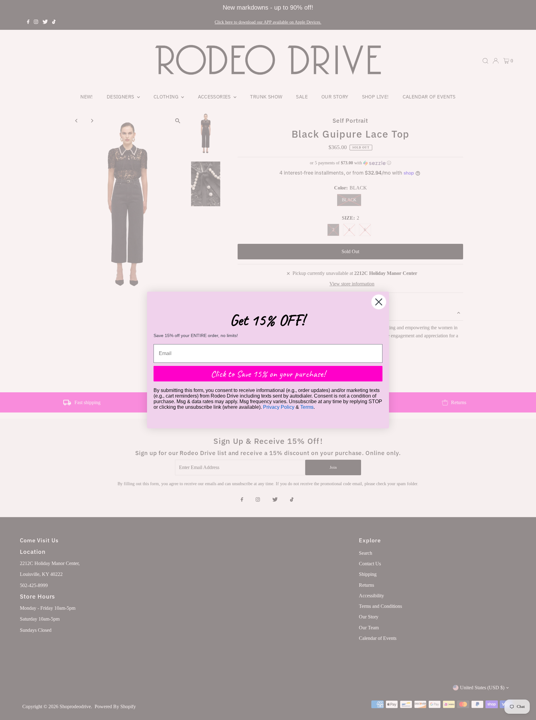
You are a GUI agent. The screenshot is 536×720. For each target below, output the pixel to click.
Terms (307, 407)
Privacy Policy (278, 407)
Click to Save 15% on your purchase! (268, 374)
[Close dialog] (378, 302)
